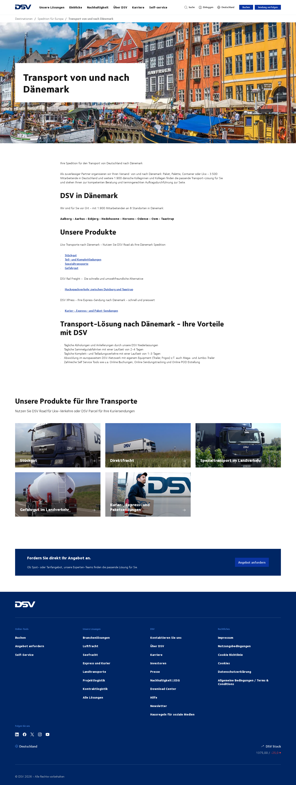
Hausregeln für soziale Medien (172, 714)
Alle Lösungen (93, 697)
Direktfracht (122, 460)
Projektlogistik (94, 680)
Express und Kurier (96, 663)
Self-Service (24, 654)
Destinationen (24, 19)
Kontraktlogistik (95, 688)
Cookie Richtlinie (230, 654)
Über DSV (120, 7)
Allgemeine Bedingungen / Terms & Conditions (243, 682)
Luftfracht (90, 646)
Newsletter (158, 705)
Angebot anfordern (252, 562)
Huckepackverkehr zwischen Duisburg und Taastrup (99, 289)
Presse (155, 671)
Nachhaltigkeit (98, 7)
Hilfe (153, 697)
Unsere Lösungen (51, 7)
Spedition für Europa (50, 19)
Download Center (163, 688)
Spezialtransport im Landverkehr (230, 460)
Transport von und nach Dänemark (90, 18)
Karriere (138, 7)
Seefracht (90, 654)
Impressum (225, 637)
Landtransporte (94, 671)
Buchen (246, 7)
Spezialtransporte (76, 263)
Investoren (158, 663)
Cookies (224, 663)
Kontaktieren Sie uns (165, 637)
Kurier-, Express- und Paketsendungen (130, 506)
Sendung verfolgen (268, 7)
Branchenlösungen (96, 637)
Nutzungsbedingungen (234, 646)
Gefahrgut (71, 268)
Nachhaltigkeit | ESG (165, 680)
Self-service (158, 7)
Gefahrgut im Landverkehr (44, 509)
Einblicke (75, 7)
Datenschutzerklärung (234, 671)
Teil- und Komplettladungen (83, 259)
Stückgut (71, 255)
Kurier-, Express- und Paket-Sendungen (91, 310)
